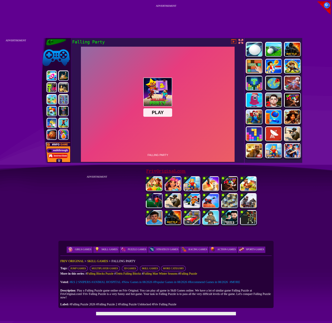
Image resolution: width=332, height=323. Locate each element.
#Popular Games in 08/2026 (170, 282)
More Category (173, 268)
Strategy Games (167, 249)
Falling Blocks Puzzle (100, 273)
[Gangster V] (254, 156)
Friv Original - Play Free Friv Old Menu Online (54, 42)
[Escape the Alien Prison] (192, 206)
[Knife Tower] (273, 122)
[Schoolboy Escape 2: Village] (273, 105)
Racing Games (197, 249)
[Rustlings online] (273, 139)
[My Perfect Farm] (248, 189)
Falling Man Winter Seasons (160, 273)
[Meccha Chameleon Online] (292, 88)
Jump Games (78, 268)
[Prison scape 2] (229, 223)
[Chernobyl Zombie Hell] (63, 87)
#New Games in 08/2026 (137, 282)
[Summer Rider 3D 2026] (51, 75)
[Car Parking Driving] (192, 223)
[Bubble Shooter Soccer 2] (51, 111)
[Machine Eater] (210, 206)
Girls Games (83, 249)
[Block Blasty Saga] (51, 123)
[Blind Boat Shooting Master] (51, 99)
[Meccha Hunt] (292, 105)
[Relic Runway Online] (63, 75)
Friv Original (49, 48)
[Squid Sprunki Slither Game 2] (51, 87)
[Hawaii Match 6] (173, 189)
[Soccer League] (154, 206)
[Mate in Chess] (210, 189)
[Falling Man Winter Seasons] (254, 105)
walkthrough (60, 150)
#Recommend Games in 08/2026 (208, 282)
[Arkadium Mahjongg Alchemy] (229, 206)
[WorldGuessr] (273, 88)
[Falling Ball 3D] (254, 55)
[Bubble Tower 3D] (63, 111)
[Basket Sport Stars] (273, 72)
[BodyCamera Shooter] (292, 139)
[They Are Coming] (248, 223)
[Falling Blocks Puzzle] (254, 88)
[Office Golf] (273, 55)
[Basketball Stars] (51, 134)
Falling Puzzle (188, 273)
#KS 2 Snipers (80, 282)
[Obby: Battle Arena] (273, 156)
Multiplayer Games (105, 268)
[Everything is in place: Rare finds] (292, 122)
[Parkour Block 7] (63, 123)
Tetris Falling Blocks (128, 273)
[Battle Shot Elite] (292, 55)
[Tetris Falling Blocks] (254, 139)
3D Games (130, 268)
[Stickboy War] (292, 156)
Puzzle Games (137, 249)
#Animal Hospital (106, 282)
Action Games (226, 249)
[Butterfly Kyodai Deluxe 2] (63, 99)
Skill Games (109, 249)
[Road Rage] (248, 206)
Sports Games (255, 249)
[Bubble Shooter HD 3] (63, 134)
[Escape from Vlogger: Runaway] (154, 223)
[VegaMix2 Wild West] (154, 189)
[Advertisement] (166, 17)
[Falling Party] (254, 122)
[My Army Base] (210, 223)
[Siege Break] (292, 72)
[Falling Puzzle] (254, 72)
